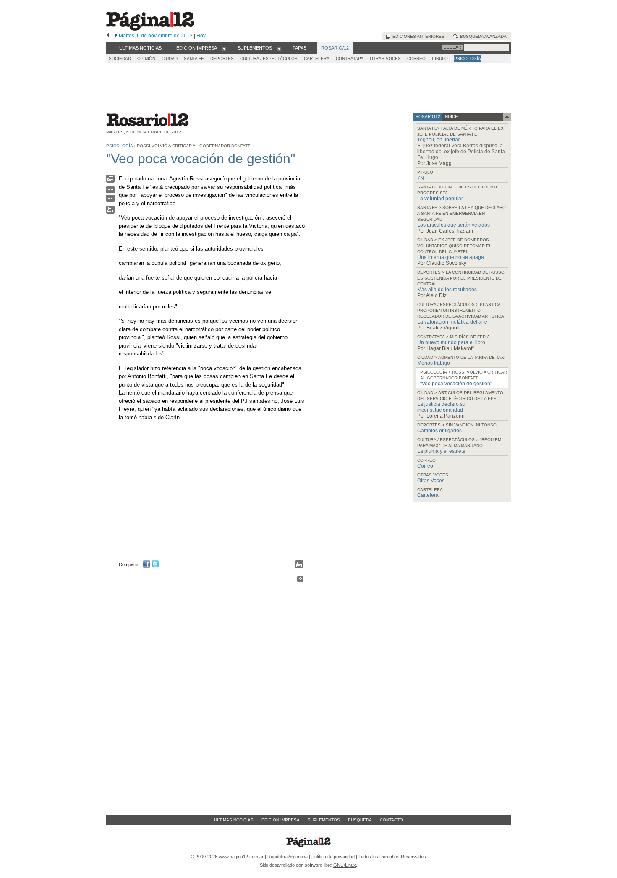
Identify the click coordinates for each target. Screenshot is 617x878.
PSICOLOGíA (467, 58)
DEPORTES (222, 58)
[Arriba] (300, 580)
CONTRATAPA (349, 58)
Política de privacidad (333, 856)
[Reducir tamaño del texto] (110, 200)
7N (420, 178)
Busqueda (360, 820)
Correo (425, 466)
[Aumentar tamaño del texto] (110, 191)
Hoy (201, 36)
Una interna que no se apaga (450, 257)
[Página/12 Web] (150, 29)
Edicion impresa (280, 820)
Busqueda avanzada (482, 36)
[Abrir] (224, 48)
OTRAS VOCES (385, 58)
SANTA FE (194, 58)
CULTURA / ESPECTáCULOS (269, 58)
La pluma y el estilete (441, 451)
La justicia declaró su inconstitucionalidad (441, 407)
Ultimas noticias (234, 820)
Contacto (391, 820)
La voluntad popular (440, 198)
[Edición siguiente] (116, 36)
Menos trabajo (433, 363)
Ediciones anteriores (417, 36)
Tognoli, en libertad (439, 140)
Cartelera (428, 495)
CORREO (416, 58)
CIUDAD (170, 58)
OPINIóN (146, 58)
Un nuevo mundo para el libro (451, 342)
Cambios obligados (439, 431)
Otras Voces (430, 480)
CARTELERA (316, 58)
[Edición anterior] (107, 36)
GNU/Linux (344, 865)
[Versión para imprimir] (110, 212)
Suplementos (324, 820)
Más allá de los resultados (447, 290)
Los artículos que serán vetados (453, 225)
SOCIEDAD (120, 58)
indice (450, 116)
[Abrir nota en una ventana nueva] (110, 181)
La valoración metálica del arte (452, 322)
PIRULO (440, 58)
